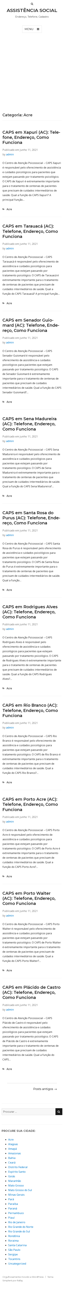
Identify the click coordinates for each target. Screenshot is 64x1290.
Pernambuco (16, 1213)
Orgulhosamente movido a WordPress (22, 1277)
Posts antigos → (45, 1089)
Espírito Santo (17, 1172)
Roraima (13, 1240)
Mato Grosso (16, 1185)
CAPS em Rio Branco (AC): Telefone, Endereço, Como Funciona (30, 710)
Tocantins (14, 1259)
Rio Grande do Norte (20, 1227)
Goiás (11, 1176)
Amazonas (14, 1153)
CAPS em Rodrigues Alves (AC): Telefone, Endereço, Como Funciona (30, 612)
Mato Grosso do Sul (20, 1190)
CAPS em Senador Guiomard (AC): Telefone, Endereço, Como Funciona (30, 325)
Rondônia (14, 1236)
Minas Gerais (16, 1194)
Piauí (11, 1217)
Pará (11, 1199)
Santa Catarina (17, 1245)
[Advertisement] (32, 79)
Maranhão (14, 1181)
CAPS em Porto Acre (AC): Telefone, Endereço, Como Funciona (30, 804)
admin (10, 154)
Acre (9, 209)
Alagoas (13, 1144)
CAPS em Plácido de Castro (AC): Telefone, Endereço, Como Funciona (31, 992)
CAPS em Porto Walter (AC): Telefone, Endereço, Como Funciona (28, 898)
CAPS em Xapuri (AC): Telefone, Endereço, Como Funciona (31, 137)
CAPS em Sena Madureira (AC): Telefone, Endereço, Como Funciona (29, 424)
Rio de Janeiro (16, 1222)
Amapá (12, 1149)
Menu (29, 29)
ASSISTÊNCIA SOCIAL (32, 10)
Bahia (11, 1158)
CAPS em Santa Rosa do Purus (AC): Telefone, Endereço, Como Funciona (31, 518)
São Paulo (14, 1250)
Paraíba (13, 1204)
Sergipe (13, 1254)
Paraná (12, 1208)
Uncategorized (17, 1263)
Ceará (11, 1162)
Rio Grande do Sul (19, 1231)
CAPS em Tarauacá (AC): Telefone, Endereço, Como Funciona (30, 231)
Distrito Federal (18, 1167)
